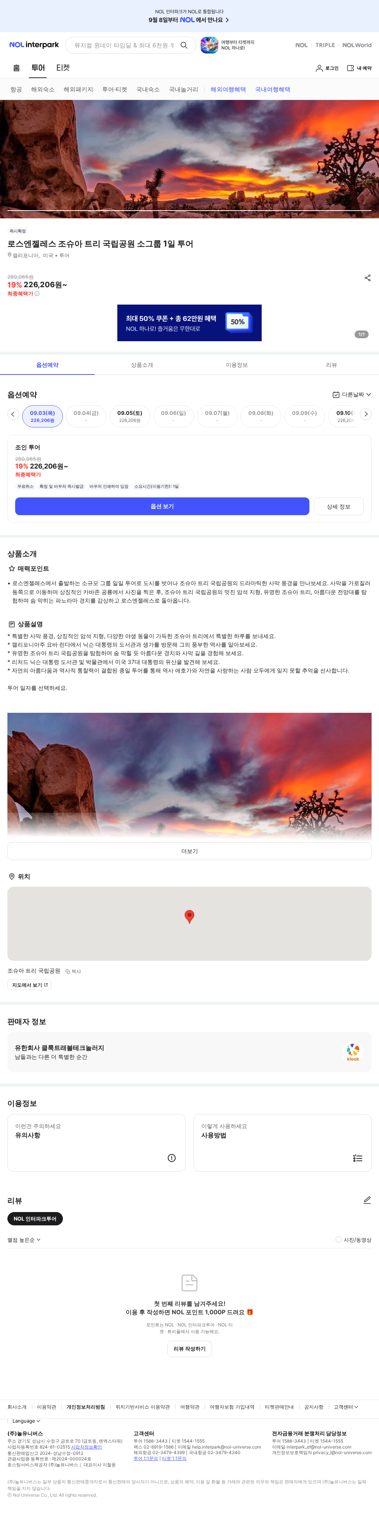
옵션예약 (47, 364)
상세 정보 (339, 506)
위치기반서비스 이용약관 (142, 1407)
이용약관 (46, 1407)
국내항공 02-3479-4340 (215, 1452)
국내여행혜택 (273, 89)
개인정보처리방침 (86, 1407)
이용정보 (237, 364)
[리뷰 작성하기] (367, 1200)
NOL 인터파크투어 (35, 1218)
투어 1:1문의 (146, 1458)
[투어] (38, 68)
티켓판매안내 (279, 1407)
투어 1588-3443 (151, 1441)
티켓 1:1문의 (174, 1458)
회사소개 (17, 1407)
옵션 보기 (162, 506)
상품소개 (142, 364)
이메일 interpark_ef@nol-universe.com (311, 1447)
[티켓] (63, 68)
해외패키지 (78, 89)
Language (24, 1421)
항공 (16, 89)
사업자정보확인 (86, 1447)
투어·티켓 (114, 89)
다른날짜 (353, 394)
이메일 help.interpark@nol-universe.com (219, 1447)
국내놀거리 (183, 89)
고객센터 (343, 1407)
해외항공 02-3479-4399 (159, 1452)
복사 (76, 971)
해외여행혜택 (228, 89)
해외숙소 (43, 89)
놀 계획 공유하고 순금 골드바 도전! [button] (121, 45)
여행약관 (189, 1407)
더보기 (189, 851)
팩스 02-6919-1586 (154, 1447)
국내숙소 (148, 89)
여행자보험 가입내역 (232, 1407)
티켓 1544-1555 (188, 1441)
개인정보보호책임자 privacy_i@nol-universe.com (322, 1452)
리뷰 (331, 364)
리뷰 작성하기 (190, 1348)
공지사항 (313, 1407)
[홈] (16, 68)
